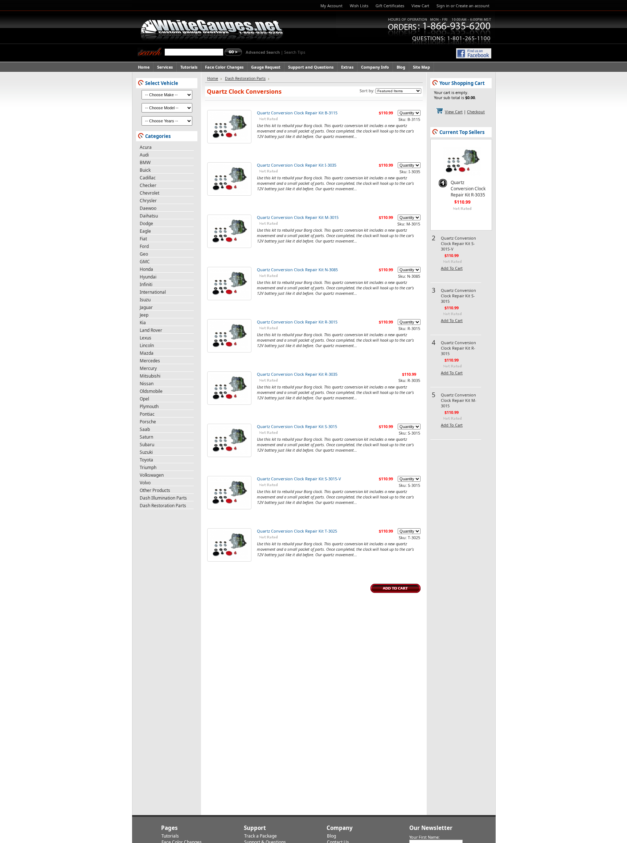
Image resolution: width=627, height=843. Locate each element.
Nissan (146, 383)
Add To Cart (452, 268)
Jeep (144, 315)
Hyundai (148, 277)
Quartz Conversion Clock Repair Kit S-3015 (297, 426)
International (153, 292)
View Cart (420, 5)
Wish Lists (359, 5)
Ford (144, 246)
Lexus (145, 338)
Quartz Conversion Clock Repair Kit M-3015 (298, 217)
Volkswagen (152, 475)
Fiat (143, 239)
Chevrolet (149, 193)
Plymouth (149, 406)
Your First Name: (424, 837)
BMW (145, 162)
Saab (145, 429)
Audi (144, 155)
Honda (146, 269)
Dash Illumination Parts (163, 498)
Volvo (145, 483)
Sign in (443, 5)
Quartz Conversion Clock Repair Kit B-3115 (297, 112)
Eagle (145, 231)
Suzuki (146, 452)
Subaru (147, 444)
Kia (143, 322)
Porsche (148, 422)
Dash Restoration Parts (163, 505)
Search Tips (294, 52)
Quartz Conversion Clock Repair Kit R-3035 (297, 374)
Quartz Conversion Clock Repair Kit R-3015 (297, 322)
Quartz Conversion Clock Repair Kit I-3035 (296, 165)
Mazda (146, 353)
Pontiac (147, 414)
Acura (146, 147)
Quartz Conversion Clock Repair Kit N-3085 (297, 269)
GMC (145, 261)
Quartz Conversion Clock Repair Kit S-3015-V (299, 478)
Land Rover (151, 330)
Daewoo (148, 208)
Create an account (472, 5)
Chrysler (148, 200)
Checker (148, 185)
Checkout (476, 111)
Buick (145, 170)
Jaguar (146, 307)
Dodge (146, 223)
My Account (331, 5)
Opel (144, 399)
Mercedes (150, 361)
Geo (144, 254)
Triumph (148, 467)
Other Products (155, 490)
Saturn (146, 437)
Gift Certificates (390, 5)
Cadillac (148, 178)
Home (212, 78)
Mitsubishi (150, 376)
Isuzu (145, 300)
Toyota (146, 460)
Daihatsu (149, 216)
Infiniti (146, 284)
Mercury (148, 368)
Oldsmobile (151, 391)
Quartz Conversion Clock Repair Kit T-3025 (297, 531)
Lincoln (147, 345)
